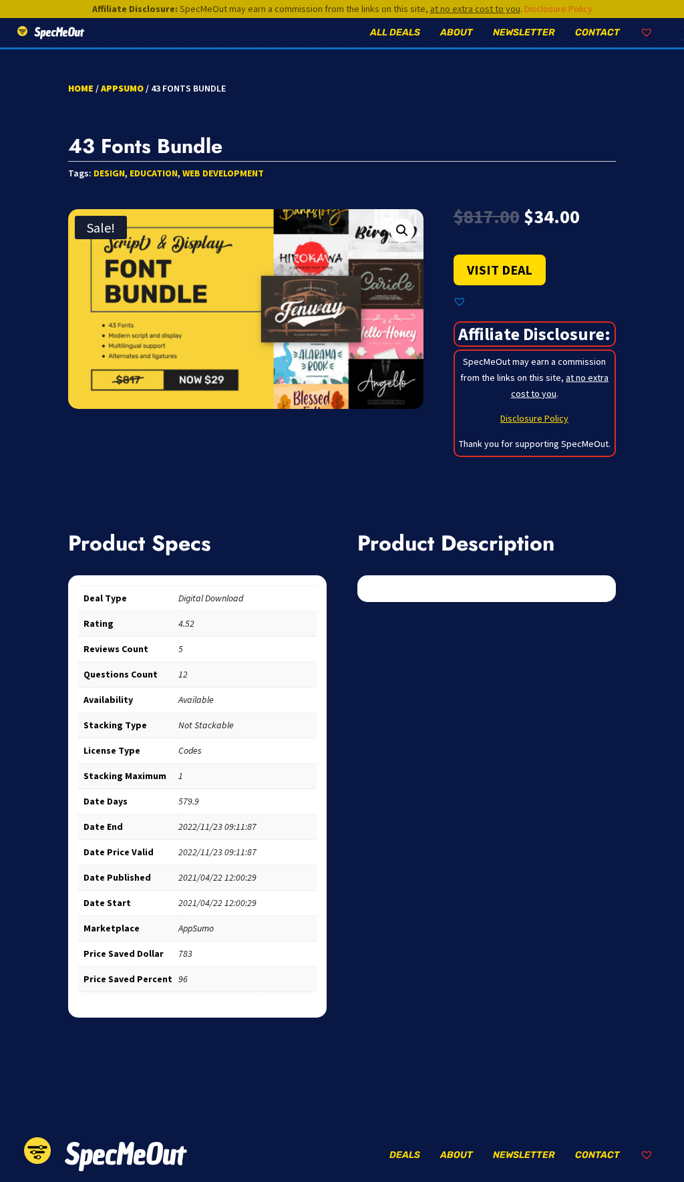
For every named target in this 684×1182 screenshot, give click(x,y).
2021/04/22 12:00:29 (217, 877)
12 (183, 674)
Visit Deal (499, 269)
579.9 (188, 801)
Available (196, 700)
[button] (402, 230)
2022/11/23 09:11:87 (217, 827)
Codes (190, 750)
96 (183, 979)
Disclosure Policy (558, 9)
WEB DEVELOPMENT (223, 173)
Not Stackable (206, 725)
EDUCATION (154, 173)
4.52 (186, 623)
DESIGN (109, 173)
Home (81, 88)
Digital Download (210, 598)
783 (185, 953)
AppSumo (122, 88)
